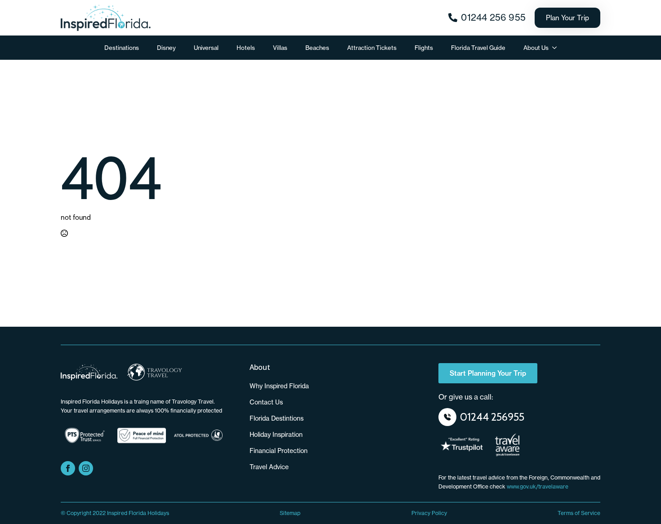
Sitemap (290, 513)
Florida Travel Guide (478, 47)
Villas (280, 47)
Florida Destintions (277, 418)
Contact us (266, 402)
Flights (424, 47)
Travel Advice (269, 467)
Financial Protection (279, 450)
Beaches (317, 47)
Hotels (246, 47)
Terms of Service (579, 513)
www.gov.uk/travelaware (537, 486)
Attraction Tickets (372, 47)
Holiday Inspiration (276, 434)
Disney (166, 47)
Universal (206, 47)
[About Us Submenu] (557, 48)
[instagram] (86, 468)
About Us (536, 47)
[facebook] (68, 468)
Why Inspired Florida (279, 386)
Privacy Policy (429, 513)
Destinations (121, 47)
